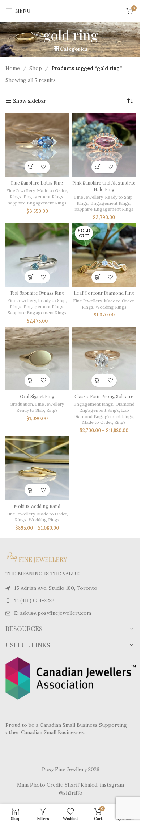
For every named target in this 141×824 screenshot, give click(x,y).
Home (12, 68)
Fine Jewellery (20, 190)
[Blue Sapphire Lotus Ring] (37, 145)
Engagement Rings (43, 196)
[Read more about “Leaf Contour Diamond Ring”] (97, 277)
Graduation (21, 404)
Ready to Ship (119, 197)
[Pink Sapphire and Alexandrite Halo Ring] (104, 145)
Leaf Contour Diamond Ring (104, 293)
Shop (35, 68)
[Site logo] (70, 10)
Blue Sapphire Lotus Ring (37, 182)
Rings (15, 196)
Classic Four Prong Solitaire (103, 396)
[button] (31, 167)
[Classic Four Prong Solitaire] (104, 358)
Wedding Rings (111, 307)
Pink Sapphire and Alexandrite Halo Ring (104, 185)
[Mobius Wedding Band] (37, 468)
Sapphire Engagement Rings (37, 203)
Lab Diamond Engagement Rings (103, 413)
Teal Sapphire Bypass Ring (37, 293)
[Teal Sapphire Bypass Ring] (37, 255)
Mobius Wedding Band (37, 506)
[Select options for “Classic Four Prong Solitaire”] (97, 380)
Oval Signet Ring (37, 396)
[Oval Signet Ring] (37, 358)
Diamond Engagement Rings (107, 407)
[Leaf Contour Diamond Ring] (104, 255)
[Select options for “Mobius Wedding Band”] (31, 490)
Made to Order (52, 190)
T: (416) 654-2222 (34, 600)
